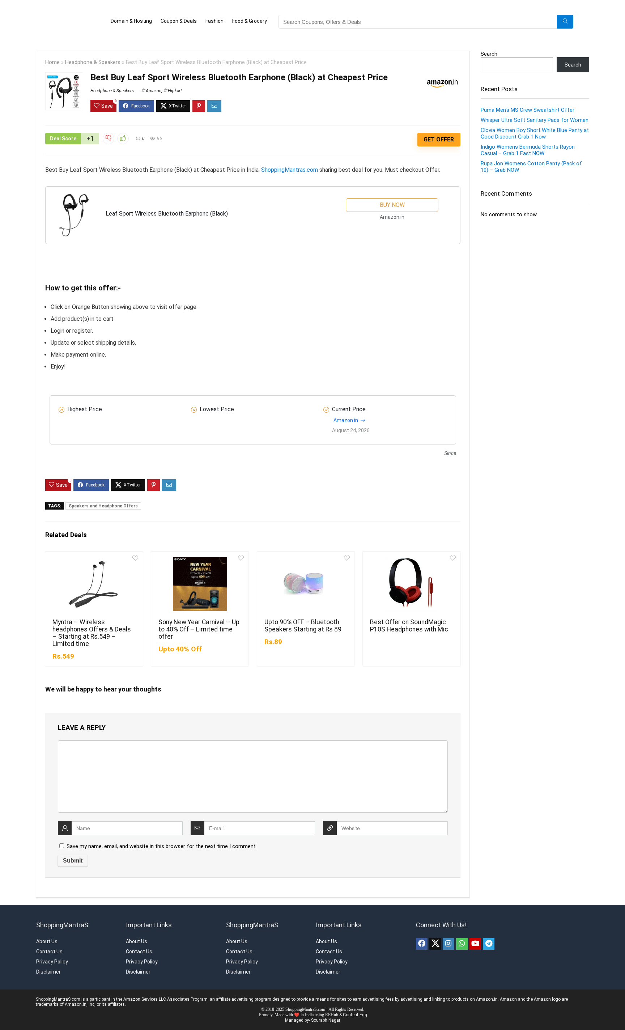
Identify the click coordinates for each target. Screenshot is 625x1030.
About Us (47, 941)
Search (489, 54)
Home (52, 62)
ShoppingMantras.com (289, 169)
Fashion (214, 21)
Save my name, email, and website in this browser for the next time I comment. (162, 846)
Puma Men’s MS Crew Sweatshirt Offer (527, 110)
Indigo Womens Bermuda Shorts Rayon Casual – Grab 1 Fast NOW (528, 150)
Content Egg (355, 1014)
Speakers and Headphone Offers (103, 505)
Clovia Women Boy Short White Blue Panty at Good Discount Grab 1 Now (535, 133)
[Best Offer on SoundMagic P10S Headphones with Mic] (411, 584)
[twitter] (435, 944)
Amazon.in (345, 420)
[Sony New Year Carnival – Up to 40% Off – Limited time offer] (200, 584)
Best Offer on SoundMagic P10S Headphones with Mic (409, 625)
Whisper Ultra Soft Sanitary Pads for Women (534, 120)
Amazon (153, 90)
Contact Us (49, 951)
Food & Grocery (249, 21)
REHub (331, 1014)
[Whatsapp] (462, 944)
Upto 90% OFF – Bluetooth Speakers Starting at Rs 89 (302, 625)
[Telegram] (488, 944)
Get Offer (439, 139)
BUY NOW (392, 204)
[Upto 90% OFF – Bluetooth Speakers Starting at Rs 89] (306, 584)
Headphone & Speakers (92, 62)
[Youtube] (475, 944)
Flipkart (175, 90)
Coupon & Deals (179, 21)
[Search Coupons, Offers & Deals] (565, 22)
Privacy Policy (52, 962)
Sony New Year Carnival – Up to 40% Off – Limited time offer (198, 629)
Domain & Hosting (131, 21)
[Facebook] (422, 944)
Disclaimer (48, 972)
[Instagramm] (448, 944)
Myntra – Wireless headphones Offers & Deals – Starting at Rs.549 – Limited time (91, 632)
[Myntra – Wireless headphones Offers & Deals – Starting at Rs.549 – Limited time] (94, 584)
